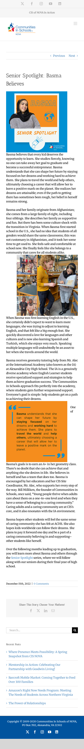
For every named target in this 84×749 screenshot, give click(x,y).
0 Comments (41, 583)
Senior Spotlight (22, 558)
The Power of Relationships (27, 703)
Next (72, 56)
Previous (59, 56)
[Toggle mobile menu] (76, 23)
